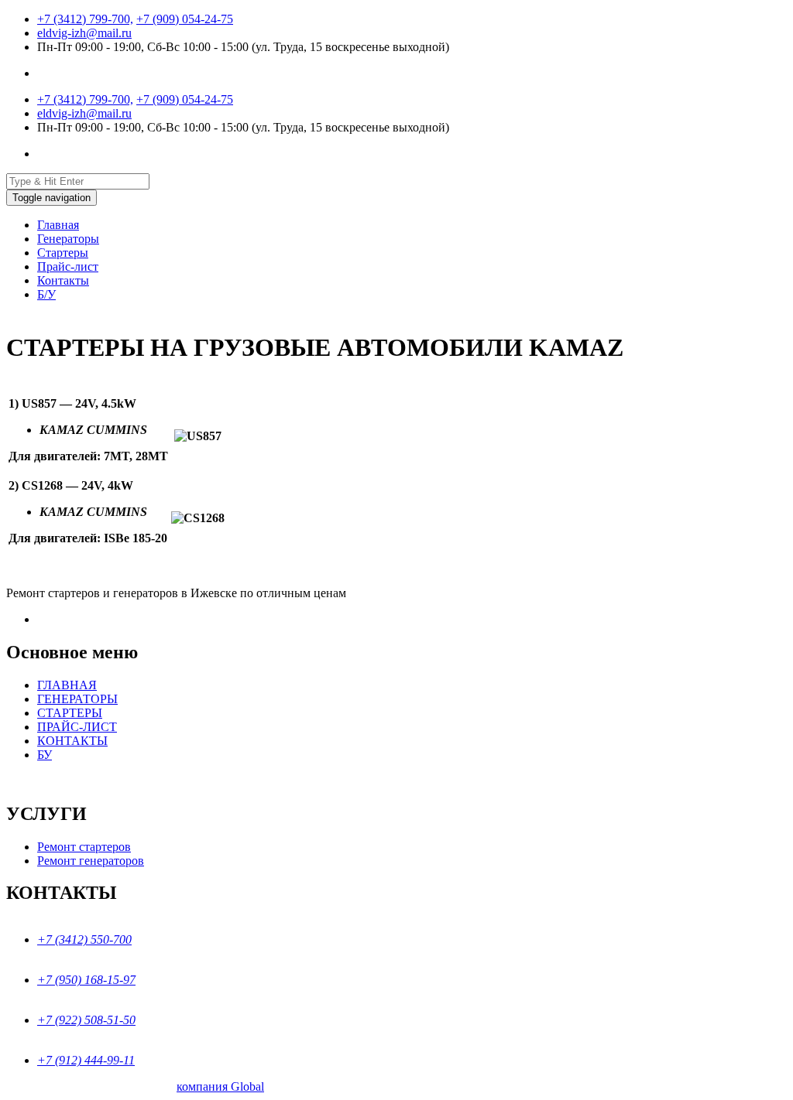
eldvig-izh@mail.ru (84, 32)
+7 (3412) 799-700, (85, 19)
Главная (58, 224)
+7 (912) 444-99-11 (86, 1060)
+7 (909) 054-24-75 (184, 19)
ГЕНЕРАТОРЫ (77, 698)
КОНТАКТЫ (72, 740)
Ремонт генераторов (90, 860)
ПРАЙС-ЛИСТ (77, 726)
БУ (44, 754)
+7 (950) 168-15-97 (86, 979)
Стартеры (62, 252)
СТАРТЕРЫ (69, 712)
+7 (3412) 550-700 (84, 939)
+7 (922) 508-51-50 (86, 1020)
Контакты (63, 280)
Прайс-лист (67, 266)
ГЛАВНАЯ (67, 685)
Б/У (46, 294)
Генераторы (68, 238)
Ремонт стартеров (84, 846)
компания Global (220, 1086)
